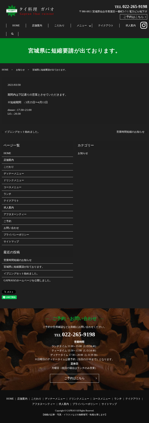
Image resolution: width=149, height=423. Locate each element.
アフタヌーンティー (15, 214)
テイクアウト (105, 25)
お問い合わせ (11, 228)
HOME (16, 25)
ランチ (7, 194)
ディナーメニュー (14, 173)
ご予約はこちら (133, 16)
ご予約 (7, 221)
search (12, 34)
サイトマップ (11, 241)
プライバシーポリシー (16, 234)
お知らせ (20, 70)
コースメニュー (12, 187)
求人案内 (131, 25)
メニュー (82, 25)
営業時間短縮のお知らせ (130, 131)
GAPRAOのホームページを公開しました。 (28, 280)
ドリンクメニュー (14, 180)
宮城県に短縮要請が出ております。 (24, 266)
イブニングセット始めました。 (22, 131)
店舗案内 (37, 25)
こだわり (59, 25)
